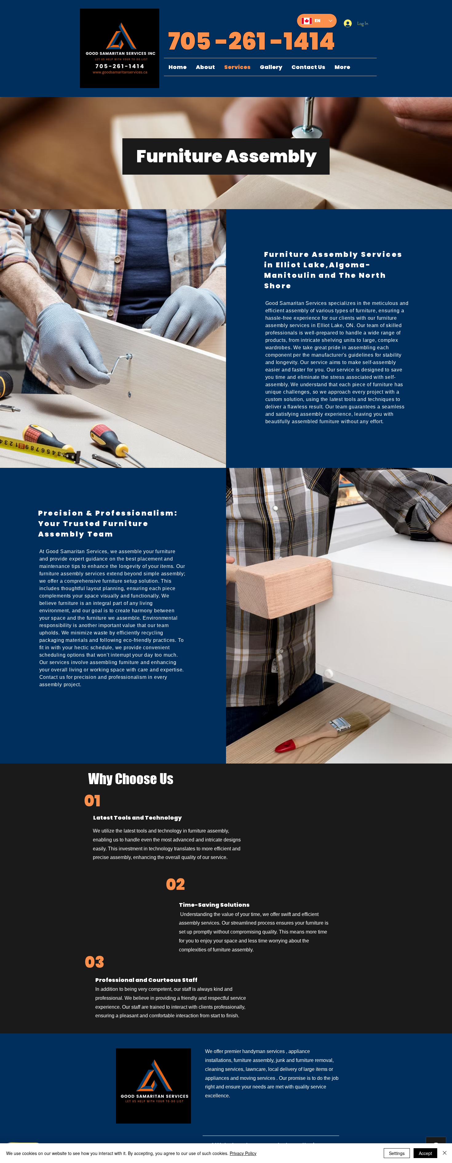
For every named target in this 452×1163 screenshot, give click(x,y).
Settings (397, 1153)
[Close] (444, 1153)
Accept (425, 1153)
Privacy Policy (243, 1153)
